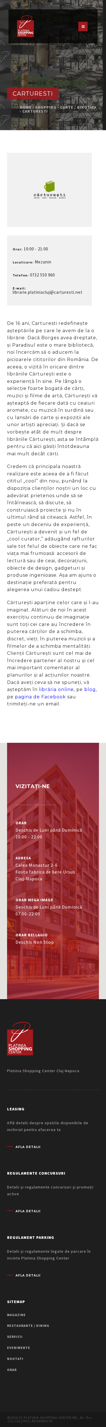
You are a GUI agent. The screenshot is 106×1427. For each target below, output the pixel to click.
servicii (15, 1336)
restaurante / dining (28, 1325)
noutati (15, 1359)
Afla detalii (28, 1147)
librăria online (56, 689)
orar (12, 1370)
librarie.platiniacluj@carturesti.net (48, 292)
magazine (16, 1315)
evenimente (18, 1348)
